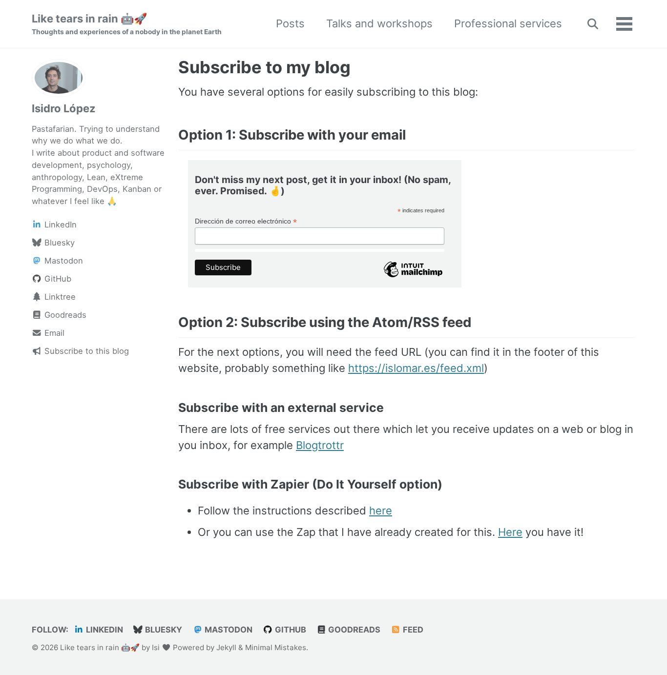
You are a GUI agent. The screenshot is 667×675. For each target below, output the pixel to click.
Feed (412, 629)
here (380, 510)
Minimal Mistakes (275, 647)
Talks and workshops (379, 23)
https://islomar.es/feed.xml (416, 368)
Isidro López (64, 108)
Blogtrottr (320, 445)
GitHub (289, 629)
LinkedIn (103, 629)
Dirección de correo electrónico (246, 221)
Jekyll (226, 647)
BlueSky (162, 629)
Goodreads (353, 629)
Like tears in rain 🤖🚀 (127, 24)
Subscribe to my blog (264, 67)
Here (510, 532)
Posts (290, 23)
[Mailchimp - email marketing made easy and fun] (413, 277)
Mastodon (227, 629)
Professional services (508, 23)
